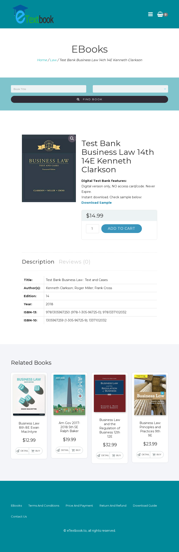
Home (42, 60)
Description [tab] (38, 262)
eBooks (16, 505)
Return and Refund (113, 505)
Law (53, 60)
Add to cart (121, 228)
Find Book (91, 99)
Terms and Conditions (43, 505)
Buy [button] (37, 450)
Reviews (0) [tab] (75, 262)
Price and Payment (79, 505)
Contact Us (19, 516)
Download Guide (145, 505)
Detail (24, 450)
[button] (72, 138)
